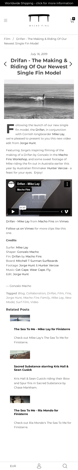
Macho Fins (46, 221)
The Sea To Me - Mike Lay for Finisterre (42, 329)
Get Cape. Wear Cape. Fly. (33, 270)
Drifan (40, 129)
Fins (68, 293)
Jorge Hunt (28, 143)
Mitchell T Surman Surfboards (37, 261)
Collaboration (36, 293)
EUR (13, 466)
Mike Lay (58, 134)
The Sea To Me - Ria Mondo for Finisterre (36, 412)
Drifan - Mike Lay (18, 221)
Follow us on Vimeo (20, 228)
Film (7, 39)
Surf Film (22, 302)
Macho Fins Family (36, 297)
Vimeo (64, 221)
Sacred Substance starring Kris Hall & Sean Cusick (41, 368)
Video (34, 302)
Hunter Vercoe (57, 168)
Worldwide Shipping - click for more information (39, 3)
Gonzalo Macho (28, 252)
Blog (21, 293)
